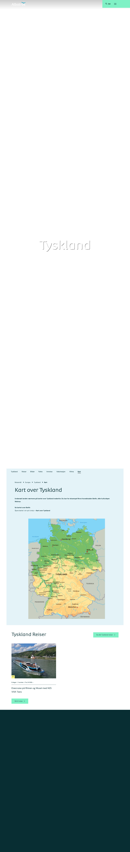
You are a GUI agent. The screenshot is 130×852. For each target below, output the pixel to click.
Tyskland (14, 472)
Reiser (24, 472)
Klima (72, 472)
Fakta (40, 472)
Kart (79, 472)
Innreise (49, 472)
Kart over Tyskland (43, 511)
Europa (27, 482)
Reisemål (18, 482)
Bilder (32, 472)
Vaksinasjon (60, 472)
